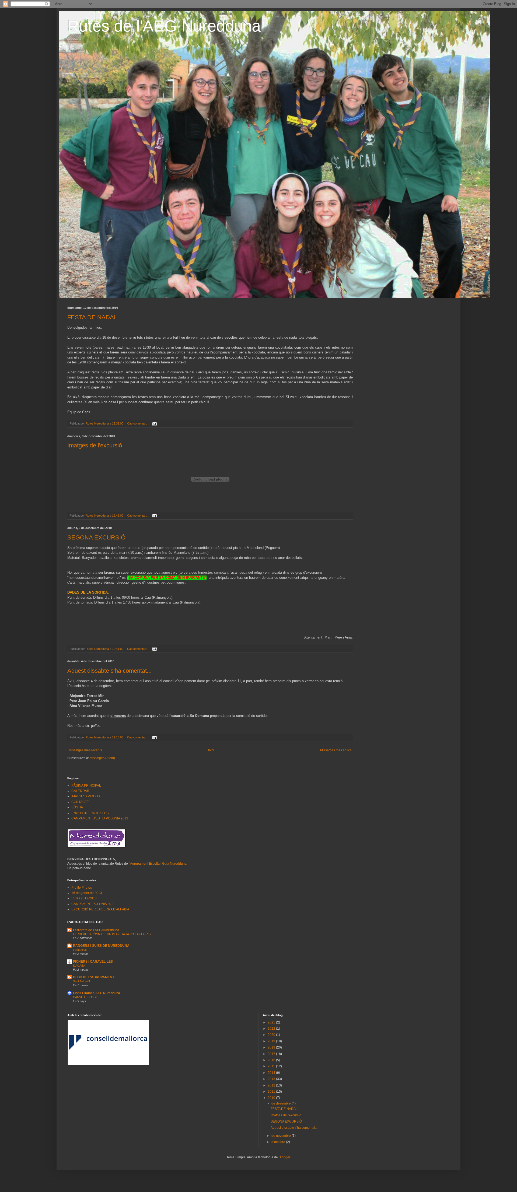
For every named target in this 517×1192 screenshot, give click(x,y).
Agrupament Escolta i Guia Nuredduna (158, 863)
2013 (272, 1079)
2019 (272, 1041)
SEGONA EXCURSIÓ (96, 537)
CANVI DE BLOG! (85, 997)
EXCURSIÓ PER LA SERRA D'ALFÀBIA (100, 909)
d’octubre (278, 1142)
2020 (272, 1035)
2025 (272, 1022)
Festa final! (80, 949)
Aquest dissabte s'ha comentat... (109, 670)
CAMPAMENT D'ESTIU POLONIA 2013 (99, 818)
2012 (272, 1085)
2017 (272, 1054)
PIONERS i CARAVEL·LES (93, 961)
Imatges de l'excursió (94, 445)
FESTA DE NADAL (92, 317)
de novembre (281, 1136)
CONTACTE (80, 802)
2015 (272, 1066)
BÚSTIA (77, 807)
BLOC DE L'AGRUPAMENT (93, 977)
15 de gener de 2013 (86, 893)
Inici (211, 750)
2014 (272, 1073)
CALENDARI (80, 791)
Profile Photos (81, 887)
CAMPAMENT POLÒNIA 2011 (93, 904)
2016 (272, 1060)
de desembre (281, 1103)
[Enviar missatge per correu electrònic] (154, 423)
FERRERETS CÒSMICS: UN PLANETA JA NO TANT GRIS (112, 934)
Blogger (284, 1157)
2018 (272, 1047)
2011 (272, 1091)
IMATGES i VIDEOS (85, 796)
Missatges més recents (85, 750)
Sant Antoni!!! (81, 981)
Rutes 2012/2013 (84, 898)
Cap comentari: (137, 423)
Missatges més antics (335, 750)
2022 (272, 1028)
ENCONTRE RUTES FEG (90, 813)
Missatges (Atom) (102, 758)
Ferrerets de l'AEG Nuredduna (96, 930)
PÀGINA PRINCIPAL (86, 785)
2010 (272, 1098)
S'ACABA (79, 965)
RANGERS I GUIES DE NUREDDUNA (101, 946)
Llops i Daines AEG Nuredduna (96, 993)
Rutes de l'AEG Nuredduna (164, 26)
